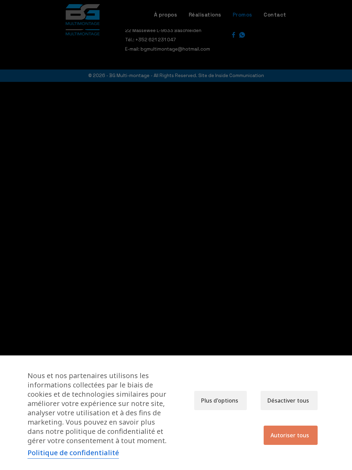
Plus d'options (219, 400)
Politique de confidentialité (73, 452)
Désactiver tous (288, 400)
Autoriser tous (290, 435)
